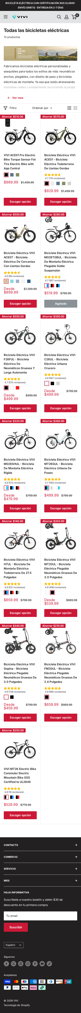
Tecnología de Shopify (17, 1005)
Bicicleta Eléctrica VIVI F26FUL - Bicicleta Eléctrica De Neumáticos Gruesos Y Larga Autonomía (19, 363)
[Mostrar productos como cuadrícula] (69, 108)
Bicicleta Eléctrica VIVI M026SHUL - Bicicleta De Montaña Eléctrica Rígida (19, 466)
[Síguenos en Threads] (20, 963)
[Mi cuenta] (66, 17)
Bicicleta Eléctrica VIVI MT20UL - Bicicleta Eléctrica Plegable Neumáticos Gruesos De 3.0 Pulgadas (60, 568)
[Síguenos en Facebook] (6, 963)
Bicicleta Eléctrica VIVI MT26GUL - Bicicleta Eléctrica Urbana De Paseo (59, 466)
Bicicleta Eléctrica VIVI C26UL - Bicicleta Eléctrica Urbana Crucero (59, 361)
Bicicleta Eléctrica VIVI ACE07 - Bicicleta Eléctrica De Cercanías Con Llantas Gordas (19, 259)
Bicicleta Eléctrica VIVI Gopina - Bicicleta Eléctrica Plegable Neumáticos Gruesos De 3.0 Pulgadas (20, 673)
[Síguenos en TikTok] (49, 963)
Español (10, 945)
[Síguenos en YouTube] (42, 963)
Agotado (60, 303)
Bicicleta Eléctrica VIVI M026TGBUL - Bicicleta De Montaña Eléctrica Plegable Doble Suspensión (60, 261)
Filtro (13, 108)
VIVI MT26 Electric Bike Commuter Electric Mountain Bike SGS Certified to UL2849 (20, 775)
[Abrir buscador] (59, 17)
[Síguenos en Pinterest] (35, 963)
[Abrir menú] (6, 16)
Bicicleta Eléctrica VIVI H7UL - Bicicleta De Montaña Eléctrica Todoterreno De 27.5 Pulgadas (19, 568)
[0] (74, 17)
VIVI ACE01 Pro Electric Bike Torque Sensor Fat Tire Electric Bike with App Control (20, 161)
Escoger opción (20, 201)
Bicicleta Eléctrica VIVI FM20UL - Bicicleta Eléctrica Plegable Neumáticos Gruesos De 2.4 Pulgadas (60, 673)
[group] (60, 177)
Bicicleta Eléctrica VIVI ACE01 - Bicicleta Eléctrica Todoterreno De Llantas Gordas (59, 161)
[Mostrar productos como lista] (75, 108)
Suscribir (15, 927)
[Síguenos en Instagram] (28, 963)
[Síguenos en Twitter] (13, 963)
